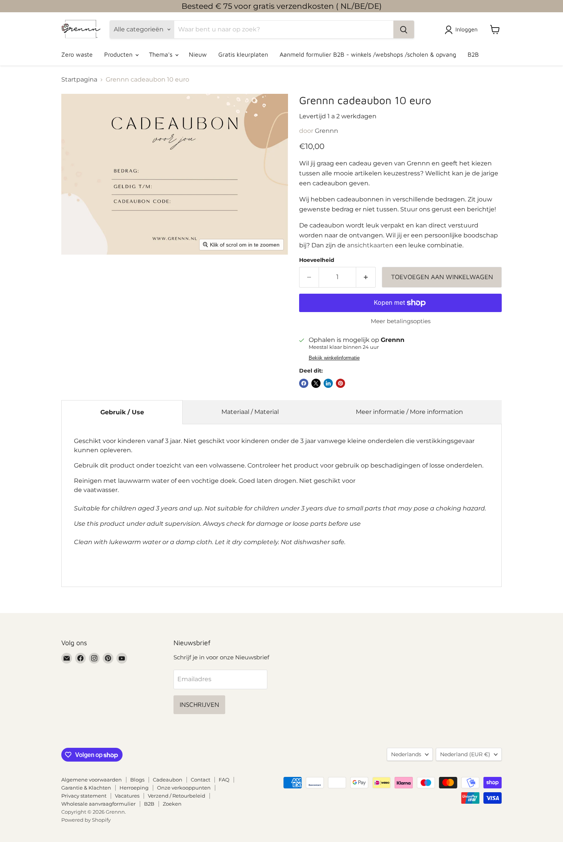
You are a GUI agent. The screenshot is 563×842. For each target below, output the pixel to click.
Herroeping (134, 788)
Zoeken (172, 804)
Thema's (161, 54)
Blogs (137, 780)
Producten (119, 54)
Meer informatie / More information (409, 411)
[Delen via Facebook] (303, 383)
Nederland (465, 754)
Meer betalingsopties (400, 321)
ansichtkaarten (370, 245)
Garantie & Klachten (86, 788)
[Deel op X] (316, 383)
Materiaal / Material (250, 411)
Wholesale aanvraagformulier (98, 804)
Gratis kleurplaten (243, 54)
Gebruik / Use (122, 412)
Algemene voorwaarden (91, 780)
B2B (473, 54)
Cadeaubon (167, 780)
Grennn (326, 130)
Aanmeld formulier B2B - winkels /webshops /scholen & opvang (368, 54)
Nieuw (198, 54)
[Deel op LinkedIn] (328, 383)
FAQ (224, 780)
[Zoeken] (403, 29)
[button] (463, 29)
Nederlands (406, 754)
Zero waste (77, 54)
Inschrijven (199, 704)
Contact (200, 780)
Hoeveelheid (316, 260)
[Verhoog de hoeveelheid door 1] (366, 277)
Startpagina (79, 79)
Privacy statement (83, 796)
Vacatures (127, 796)
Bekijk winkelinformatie (334, 358)
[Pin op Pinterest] (340, 383)
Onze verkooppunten (184, 788)
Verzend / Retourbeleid (176, 796)
